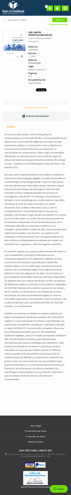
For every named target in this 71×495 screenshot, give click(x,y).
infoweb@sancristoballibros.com (35, 456)
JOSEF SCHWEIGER (36, 38)
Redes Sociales (35, 441)
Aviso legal (35, 425)
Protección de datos (36, 436)
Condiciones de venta (35, 430)
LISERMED (33, 49)
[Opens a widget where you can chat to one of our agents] (59, 489)
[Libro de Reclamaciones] (35, 478)
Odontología (34, 62)
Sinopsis (11, 126)
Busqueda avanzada (58, 24)
